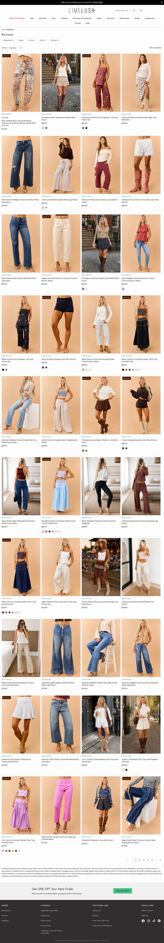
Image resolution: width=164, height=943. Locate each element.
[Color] (45, 40)
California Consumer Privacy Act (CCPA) (51, 932)
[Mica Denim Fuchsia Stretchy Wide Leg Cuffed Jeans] (61, 805)
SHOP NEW (98, 2)
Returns (4, 915)
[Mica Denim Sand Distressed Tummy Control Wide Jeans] (21, 648)
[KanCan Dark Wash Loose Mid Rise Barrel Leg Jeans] (61, 724)
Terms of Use (46, 920)
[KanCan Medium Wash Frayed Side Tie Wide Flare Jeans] (21, 405)
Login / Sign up (121, 10)
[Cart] (140, 10)
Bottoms (111, 18)
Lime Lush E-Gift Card (101, 920)
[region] (82, 2)
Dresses (64, 18)
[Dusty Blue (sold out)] (89, 369)
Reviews (96, 915)
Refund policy (105, 940)
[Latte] (43, 128)
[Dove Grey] (83, 369)
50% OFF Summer (17, 18)
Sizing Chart (45, 915)
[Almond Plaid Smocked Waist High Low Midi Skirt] (141, 83)
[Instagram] (149, 920)
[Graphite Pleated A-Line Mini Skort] (101, 805)
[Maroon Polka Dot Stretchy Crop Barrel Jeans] (101, 165)
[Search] (133, 10)
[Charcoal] (46, 128)
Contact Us (97, 910)
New (32, 18)
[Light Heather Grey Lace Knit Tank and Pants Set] (61, 567)
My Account (6, 910)
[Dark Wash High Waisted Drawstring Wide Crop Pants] (21, 486)
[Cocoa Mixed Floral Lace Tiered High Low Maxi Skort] (101, 567)
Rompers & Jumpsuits (82, 18)
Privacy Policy (46, 926)
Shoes (137, 18)
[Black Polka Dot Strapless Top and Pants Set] (21, 324)
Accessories (150, 18)
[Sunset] (132, 369)
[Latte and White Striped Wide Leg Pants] (61, 165)
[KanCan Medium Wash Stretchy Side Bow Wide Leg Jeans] (141, 648)
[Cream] (123, 770)
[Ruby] (16, 850)
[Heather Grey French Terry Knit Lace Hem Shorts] (141, 165)
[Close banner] (161, 2)
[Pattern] (58, 40)
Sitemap (145, 915)
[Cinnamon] (83, 128)
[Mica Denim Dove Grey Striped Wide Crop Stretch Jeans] (101, 324)
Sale (88, 23)
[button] (21, 109)
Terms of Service (95, 940)
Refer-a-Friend (147, 910)
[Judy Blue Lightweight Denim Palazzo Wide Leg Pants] (61, 648)
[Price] (34, 40)
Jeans (99, 18)
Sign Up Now (122, 890)
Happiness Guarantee (49, 910)
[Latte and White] (43, 208)
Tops (53, 18)
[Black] (86, 128)
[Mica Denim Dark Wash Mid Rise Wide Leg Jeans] (21, 243)
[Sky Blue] (43, 531)
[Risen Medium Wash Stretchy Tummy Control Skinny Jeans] (141, 243)
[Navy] (43, 367)
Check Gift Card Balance (102, 926)
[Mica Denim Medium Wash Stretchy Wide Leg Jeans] (21, 165)
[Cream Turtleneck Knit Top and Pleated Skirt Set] (141, 724)
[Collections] (13, 40)
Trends (78, 23)
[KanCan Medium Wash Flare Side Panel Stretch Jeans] (101, 648)
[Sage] (86, 369)
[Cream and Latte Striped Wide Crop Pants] (141, 567)
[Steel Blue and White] (46, 208)
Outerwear (124, 18)
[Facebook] (144, 920)
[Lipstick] (126, 369)
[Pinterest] (160, 920)
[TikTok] (155, 920)
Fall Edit (42, 18)
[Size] (23, 40)
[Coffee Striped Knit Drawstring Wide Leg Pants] (141, 486)
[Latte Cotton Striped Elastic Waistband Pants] (61, 405)
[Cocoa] (46, 367)
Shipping (5, 920)
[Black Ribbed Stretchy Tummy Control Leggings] (101, 486)
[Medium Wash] (123, 289)
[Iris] (136, 369)
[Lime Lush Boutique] (82, 10)
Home (4, 30)
